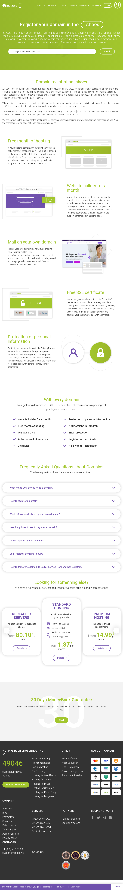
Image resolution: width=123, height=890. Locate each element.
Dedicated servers (41, 831)
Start (61, 720)
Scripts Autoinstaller (72, 775)
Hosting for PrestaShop (44, 792)
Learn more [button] (76, 887)
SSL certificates (70, 758)
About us (7, 808)
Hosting (40, 5)
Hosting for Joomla (42, 779)
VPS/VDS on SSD (41, 822)
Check (107, 51)
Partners (95, 5)
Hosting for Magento (43, 796)
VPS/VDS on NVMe (42, 827)
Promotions (8, 816)
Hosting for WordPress (44, 775)
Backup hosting (40, 767)
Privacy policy (9, 837)
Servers (51, 5)
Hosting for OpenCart (43, 788)
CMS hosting (38, 771)
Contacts (7, 821)
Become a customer (16, 784)
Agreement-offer (11, 833)
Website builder (70, 762)
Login (107, 5)
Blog (4, 812)
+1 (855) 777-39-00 (12, 849)
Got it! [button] (117, 887)
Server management (72, 771)
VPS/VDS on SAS (41, 818)
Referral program (71, 818)
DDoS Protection (70, 767)
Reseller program (71, 822)
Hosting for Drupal (41, 783)
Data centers (9, 825)
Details (20, 648)
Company (83, 5)
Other (73, 5)
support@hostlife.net (13, 852)
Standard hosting (41, 758)
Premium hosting (41, 762)
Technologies (9, 829)
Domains (62, 5)
